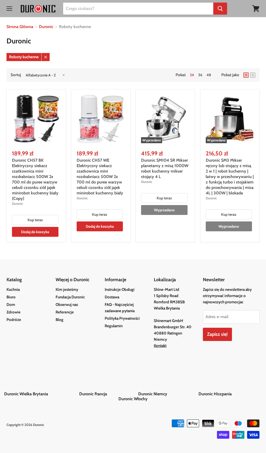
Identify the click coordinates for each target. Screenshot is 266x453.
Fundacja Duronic (70, 297)
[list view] (252, 75)
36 (200, 75)
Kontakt (160, 345)
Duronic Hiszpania (230, 393)
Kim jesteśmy (67, 289)
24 (192, 75)
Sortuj (16, 75)
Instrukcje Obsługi (120, 289)
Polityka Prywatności (122, 318)
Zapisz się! (217, 334)
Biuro (11, 297)
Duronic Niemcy (167, 393)
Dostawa (112, 297)
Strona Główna (19, 26)
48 (209, 75)
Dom (10, 304)
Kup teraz (35, 220)
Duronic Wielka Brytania (41, 393)
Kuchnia (13, 289)
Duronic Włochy (133, 398)
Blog (59, 319)
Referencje (65, 312)
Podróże (13, 319)
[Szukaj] (220, 9)
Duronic (46, 26)
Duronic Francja (108, 393)
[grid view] (246, 75)
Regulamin (114, 326)
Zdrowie (13, 312)
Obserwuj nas (67, 304)
